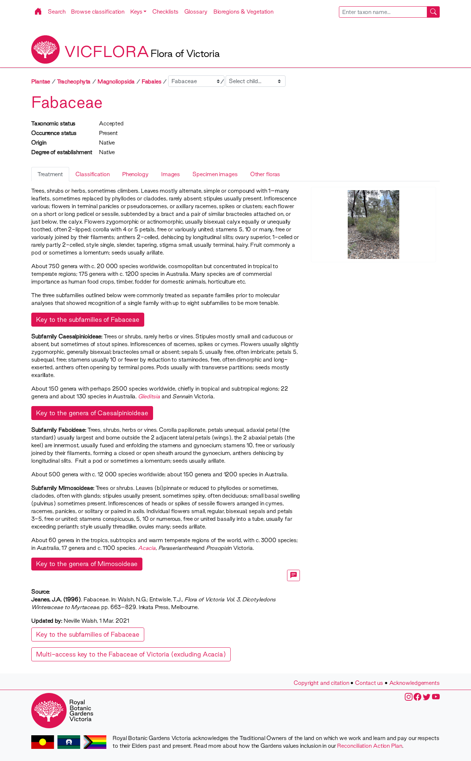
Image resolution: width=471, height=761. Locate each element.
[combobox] (389, 12)
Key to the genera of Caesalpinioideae (92, 412)
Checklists (165, 11)
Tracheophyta (74, 81)
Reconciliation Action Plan (369, 746)
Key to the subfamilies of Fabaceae (87, 319)
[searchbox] (383, 12)
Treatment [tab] (50, 174)
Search (56, 11)
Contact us (369, 683)
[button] (138, 11)
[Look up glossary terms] (293, 575)
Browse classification (97, 11)
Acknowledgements (414, 683)
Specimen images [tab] (214, 174)
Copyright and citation (321, 683)
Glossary (195, 11)
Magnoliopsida (116, 81)
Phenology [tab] (135, 174)
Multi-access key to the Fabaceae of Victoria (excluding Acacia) (131, 654)
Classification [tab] (92, 174)
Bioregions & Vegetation (243, 11)
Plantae (40, 81)
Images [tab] (170, 174)
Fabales (152, 81)
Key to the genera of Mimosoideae (87, 563)
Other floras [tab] (265, 174)
